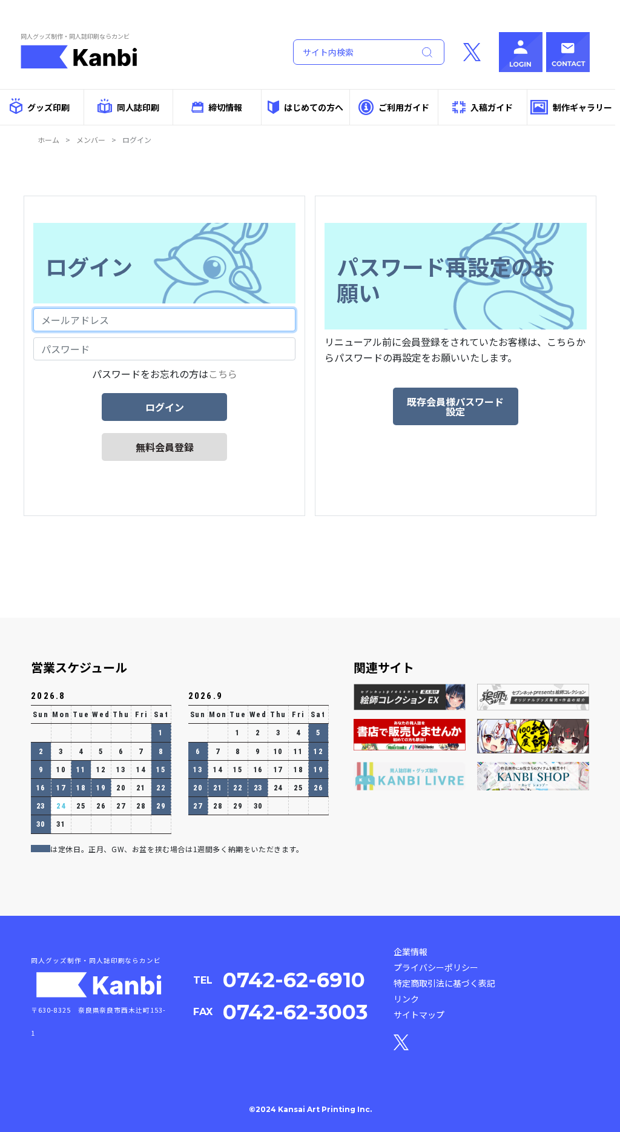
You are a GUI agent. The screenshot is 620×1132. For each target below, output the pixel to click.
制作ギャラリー (582, 107)
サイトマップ (419, 1014)
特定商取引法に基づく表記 (444, 983)
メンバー (90, 139)
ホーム (48, 139)
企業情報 (410, 951)
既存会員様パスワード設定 (455, 406)
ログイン (164, 407)
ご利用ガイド (403, 107)
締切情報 (225, 107)
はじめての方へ (313, 107)
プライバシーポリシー (436, 967)
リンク (406, 999)
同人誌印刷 (138, 107)
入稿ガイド (491, 107)
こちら (222, 373)
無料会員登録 (165, 447)
